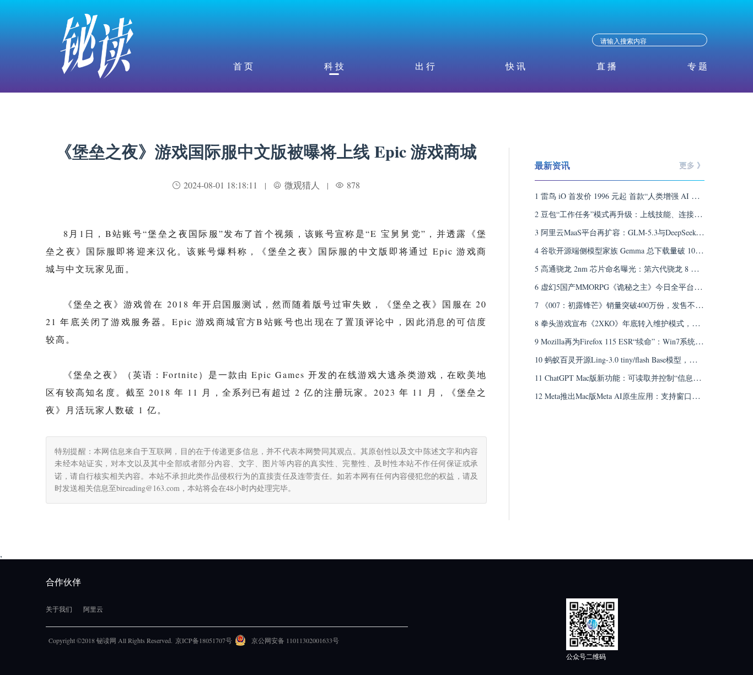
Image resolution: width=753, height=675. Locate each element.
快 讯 (515, 66)
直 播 (606, 66)
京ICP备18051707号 (203, 640)
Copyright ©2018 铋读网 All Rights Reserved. (111, 640)
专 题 (697, 66)
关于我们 (59, 608)
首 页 (243, 66)
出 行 (425, 66)
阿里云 (93, 608)
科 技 (334, 66)
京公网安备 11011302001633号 (295, 640)
